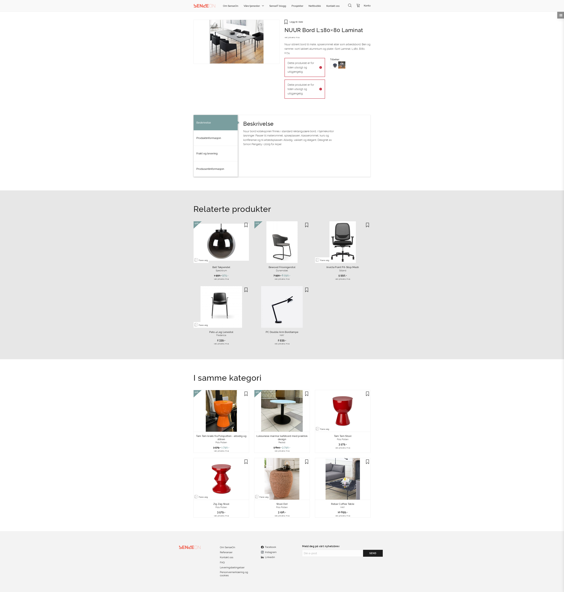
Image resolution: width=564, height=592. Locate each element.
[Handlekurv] (358, 6)
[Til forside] (204, 5)
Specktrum (221, 270)
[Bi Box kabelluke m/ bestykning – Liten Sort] (341, 65)
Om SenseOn (230, 6)
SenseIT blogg (277, 6)
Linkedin (270, 557)
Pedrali (281, 442)
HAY (282, 335)
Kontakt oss (333, 6)
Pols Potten (221, 442)
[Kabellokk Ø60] (333, 65)
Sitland (342, 270)
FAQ (222, 562)
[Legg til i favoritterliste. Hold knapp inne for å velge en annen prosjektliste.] (246, 225)
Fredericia (221, 335)
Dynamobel (282, 270)
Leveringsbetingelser (232, 567)
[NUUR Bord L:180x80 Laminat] (236, 42)
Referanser (226, 552)
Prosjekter (297, 6)
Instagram (270, 552)
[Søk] (350, 6)
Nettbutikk (315, 6)
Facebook (270, 547)
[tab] (216, 122)
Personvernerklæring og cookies (234, 574)
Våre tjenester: (252, 6)
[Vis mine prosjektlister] (560, 15)
